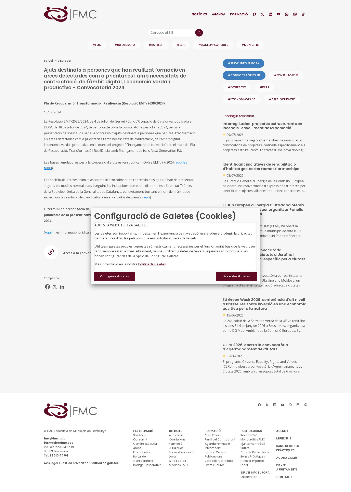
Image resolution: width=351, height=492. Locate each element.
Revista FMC (249, 435)
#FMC (96, 45)
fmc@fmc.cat (54, 438)
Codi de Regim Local (254, 452)
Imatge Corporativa (147, 465)
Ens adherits (141, 452)
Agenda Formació (217, 444)
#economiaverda (242, 99)
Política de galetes (104, 463)
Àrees (137, 448)
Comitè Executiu (145, 444)
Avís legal (51, 463)
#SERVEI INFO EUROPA (243, 63)
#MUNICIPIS (250, 45)
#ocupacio (237, 87)
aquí (146, 197)
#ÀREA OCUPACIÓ (282, 99)
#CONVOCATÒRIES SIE (244, 75)
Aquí (48, 232)
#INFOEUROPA (125, 45)
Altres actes (177, 461)
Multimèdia (213, 448)
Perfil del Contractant (220, 439)
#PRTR (264, 87)
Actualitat (176, 435)
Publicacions (213, 456)
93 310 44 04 (59, 455)
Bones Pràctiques (252, 456)
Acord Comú (286, 458)
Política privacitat (74, 463)
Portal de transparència (143, 458)
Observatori (248, 477)
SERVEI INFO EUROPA (255, 472)
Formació (239, 14)
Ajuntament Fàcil (252, 444)
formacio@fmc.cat (58, 443)
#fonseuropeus (286, 75)
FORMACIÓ (213, 431)
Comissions (177, 439)
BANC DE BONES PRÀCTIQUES (287, 448)
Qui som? (140, 439)
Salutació (139, 435)
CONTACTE (284, 477)
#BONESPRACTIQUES (213, 45)
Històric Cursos (215, 452)
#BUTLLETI (156, 45)
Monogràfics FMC (252, 439)
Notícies (199, 14)
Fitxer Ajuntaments (287, 467)
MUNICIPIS (283, 438)
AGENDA (282, 431)
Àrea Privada (213, 435)
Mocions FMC (178, 465)
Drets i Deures (214, 465)
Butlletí (245, 448)
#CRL (181, 45)
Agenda (218, 14)
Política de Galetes (152, 264)
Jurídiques (176, 448)
